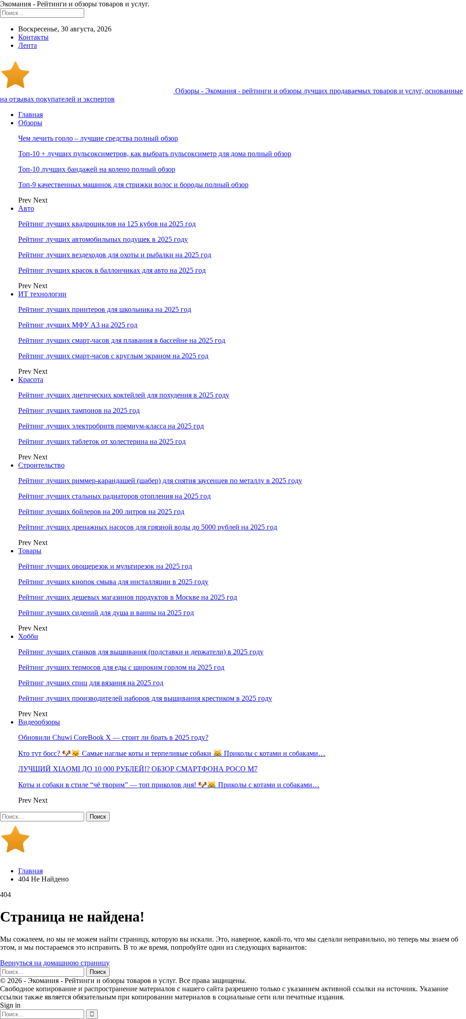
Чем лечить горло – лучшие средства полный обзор (98, 138)
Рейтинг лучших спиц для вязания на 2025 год (90, 683)
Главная (30, 114)
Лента (27, 45)
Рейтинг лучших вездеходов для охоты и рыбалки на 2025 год (114, 255)
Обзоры (30, 123)
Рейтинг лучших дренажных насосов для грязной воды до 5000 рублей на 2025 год (147, 527)
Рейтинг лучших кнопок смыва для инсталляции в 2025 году (113, 582)
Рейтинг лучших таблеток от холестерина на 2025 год (102, 441)
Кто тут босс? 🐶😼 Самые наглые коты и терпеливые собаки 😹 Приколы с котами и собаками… (171, 753)
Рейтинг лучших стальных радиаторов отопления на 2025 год (114, 496)
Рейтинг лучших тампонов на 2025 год (79, 410)
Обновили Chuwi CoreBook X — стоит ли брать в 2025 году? (113, 737)
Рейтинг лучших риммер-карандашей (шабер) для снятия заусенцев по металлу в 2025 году (160, 480)
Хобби (28, 636)
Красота (30, 379)
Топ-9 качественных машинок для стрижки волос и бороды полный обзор (133, 185)
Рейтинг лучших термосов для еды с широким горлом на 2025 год (121, 667)
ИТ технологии (42, 294)
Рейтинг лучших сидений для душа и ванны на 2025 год (106, 612)
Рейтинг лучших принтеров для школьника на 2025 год (104, 309)
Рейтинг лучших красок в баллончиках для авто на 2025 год (112, 270)
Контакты (33, 37)
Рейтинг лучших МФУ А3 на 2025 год (77, 325)
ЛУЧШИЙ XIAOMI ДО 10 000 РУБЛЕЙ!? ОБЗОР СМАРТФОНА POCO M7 (138, 769)
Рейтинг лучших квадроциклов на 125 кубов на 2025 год (107, 224)
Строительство (41, 465)
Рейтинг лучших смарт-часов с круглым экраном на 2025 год (113, 356)
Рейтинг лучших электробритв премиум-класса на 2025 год (111, 426)
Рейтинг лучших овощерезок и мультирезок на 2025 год (105, 566)
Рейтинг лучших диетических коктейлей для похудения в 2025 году (123, 395)
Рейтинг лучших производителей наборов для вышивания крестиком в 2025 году (145, 698)
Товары (29, 551)
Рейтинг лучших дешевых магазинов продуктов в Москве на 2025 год (127, 597)
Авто (26, 208)
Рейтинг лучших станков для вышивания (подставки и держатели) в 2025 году (140, 652)
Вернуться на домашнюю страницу (55, 963)
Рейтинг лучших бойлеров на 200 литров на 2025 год (101, 511)
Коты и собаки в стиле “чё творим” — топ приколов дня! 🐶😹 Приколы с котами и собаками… (168, 785)
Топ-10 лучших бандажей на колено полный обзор (96, 169)
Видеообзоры (39, 722)
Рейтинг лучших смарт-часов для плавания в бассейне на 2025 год (121, 340)
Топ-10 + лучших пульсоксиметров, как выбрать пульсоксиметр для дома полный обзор (154, 154)
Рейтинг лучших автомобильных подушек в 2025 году (103, 239)
